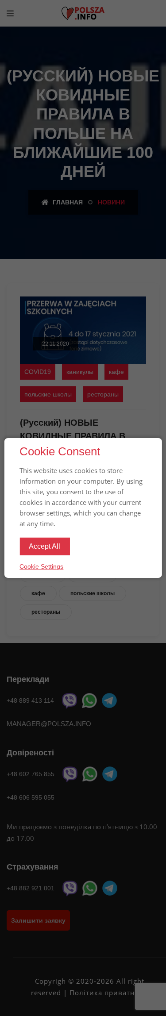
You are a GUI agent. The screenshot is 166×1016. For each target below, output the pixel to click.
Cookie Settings (41, 566)
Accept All (44, 546)
